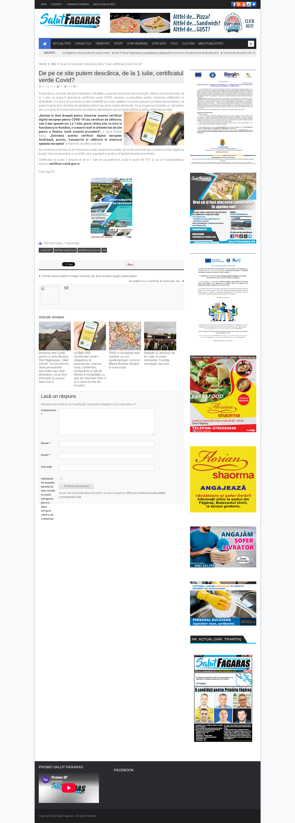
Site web (46, 466)
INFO (44, 4)
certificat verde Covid (65, 250)
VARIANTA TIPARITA (78, 4)
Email (45, 454)
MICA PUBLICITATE (104, 4)
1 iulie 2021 (46, 250)
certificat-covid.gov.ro (89, 250)
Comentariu (48, 412)
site (104, 250)
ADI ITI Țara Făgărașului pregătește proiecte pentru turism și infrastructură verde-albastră (156, 52)
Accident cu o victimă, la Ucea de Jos (154, 281)
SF (60, 86)
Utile (53, 64)
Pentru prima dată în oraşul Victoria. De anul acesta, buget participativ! (90, 276)
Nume (45, 443)
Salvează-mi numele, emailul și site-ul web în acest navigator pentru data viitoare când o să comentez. (48, 498)
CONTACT (56, 4)
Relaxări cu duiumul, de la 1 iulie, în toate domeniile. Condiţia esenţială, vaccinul (159, 358)
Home (43, 64)
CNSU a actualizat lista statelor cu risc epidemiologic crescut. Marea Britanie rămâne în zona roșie (124, 360)
